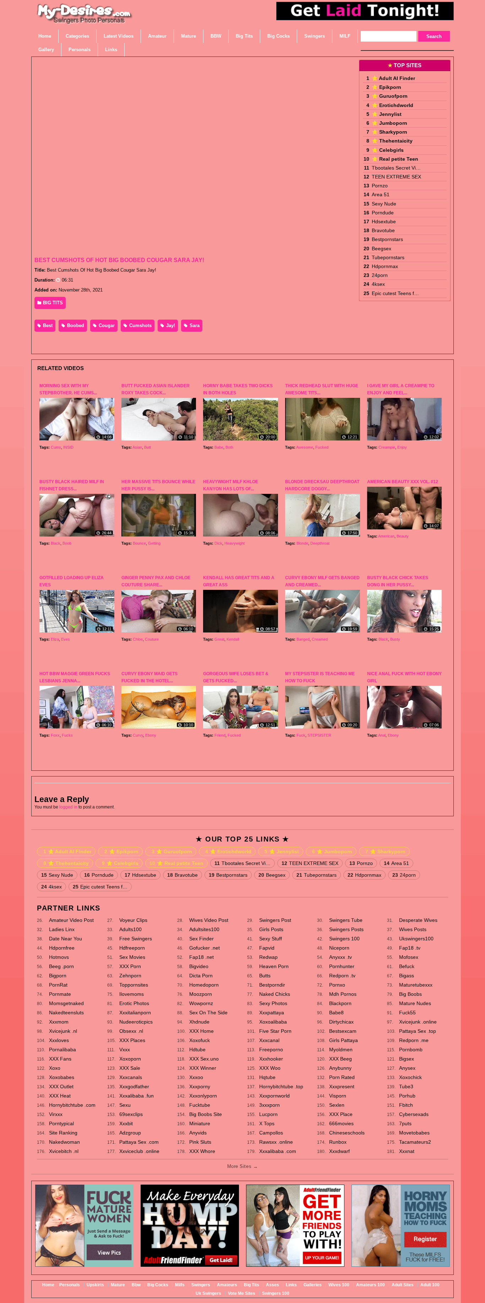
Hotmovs (59, 957)
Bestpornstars (387, 239)
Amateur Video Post (71, 920)
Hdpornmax (385, 266)
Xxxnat (406, 1151)
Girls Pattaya (343, 1040)
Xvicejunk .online (418, 1022)
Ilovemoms (131, 994)
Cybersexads (414, 1114)
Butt (147, 447)
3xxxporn (269, 1105)
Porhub (407, 1096)
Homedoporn (204, 985)
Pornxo (337, 985)
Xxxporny (199, 1086)
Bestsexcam (342, 1031)
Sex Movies (132, 957)
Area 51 (380, 194)
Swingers (200, 1284)
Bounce (139, 543)
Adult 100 (430, 1284)
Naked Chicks (274, 994)
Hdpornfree (62, 948)
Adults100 (130, 929)
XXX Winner (202, 1068)
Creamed (320, 639)
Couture (152, 639)
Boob (66, 543)
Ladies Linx (62, 929)
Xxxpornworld (274, 1096)
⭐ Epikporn (386, 87)
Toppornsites (133, 985)
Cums (56, 447)
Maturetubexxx (415, 985)
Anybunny (340, 1068)
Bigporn (57, 975)
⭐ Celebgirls (388, 150)
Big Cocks (157, 1284)
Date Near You (65, 938)
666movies (341, 1123)
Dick (218, 543)
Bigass (406, 975)
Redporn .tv (342, 975)
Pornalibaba (62, 1049)
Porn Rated (342, 1077)
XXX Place (341, 1114)
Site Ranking (63, 1133)
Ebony (150, 735)
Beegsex (381, 248)
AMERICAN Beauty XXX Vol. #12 (402, 481)
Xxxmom (59, 1022)
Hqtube (267, 1077)
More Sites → (242, 1166)
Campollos (271, 1133)
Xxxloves (59, 1040)
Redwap (268, 957)
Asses (272, 1284)
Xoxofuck (199, 1040)
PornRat (58, 985)
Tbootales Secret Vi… (396, 168)
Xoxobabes (61, 1077)
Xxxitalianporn (135, 1012)
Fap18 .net (201, 957)
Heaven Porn (274, 966)
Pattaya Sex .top (417, 1031)
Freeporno (271, 1049)
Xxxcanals (130, 1077)
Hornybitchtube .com (72, 1105)
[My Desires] (84, 21)
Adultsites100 (204, 929)
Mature (118, 1284)
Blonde (302, 543)
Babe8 (336, 1012)
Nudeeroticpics (136, 1022)
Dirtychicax (341, 1022)
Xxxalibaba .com (277, 1151)
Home (48, 1284)
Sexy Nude (384, 204)
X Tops (266, 1123)
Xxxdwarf (339, 1151)
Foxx (55, 735)
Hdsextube (384, 221)
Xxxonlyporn (203, 1096)
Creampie (386, 447)
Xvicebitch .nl (63, 1151)
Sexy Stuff (270, 938)
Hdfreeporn (132, 948)
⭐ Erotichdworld (392, 105)
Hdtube (197, 1049)
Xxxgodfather (134, 1086)
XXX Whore (202, 1151)
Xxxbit (126, 1123)
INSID (68, 447)
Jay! (170, 325)
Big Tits (251, 1284)
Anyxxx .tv (340, 957)
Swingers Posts (346, 929)
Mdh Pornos (342, 994)
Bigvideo (198, 966)
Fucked (321, 447)
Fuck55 (407, 1012)
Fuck (300, 735)
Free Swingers (135, 938)
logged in (68, 807)
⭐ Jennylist (387, 114)
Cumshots (140, 325)
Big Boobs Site (205, 1114)
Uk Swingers (208, 1293)
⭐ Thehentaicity (392, 141)
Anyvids (198, 1133)
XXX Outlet (61, 1086)
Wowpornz (201, 1003)
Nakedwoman (64, 1142)
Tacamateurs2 (415, 1142)
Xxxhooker (271, 1059)
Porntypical (61, 1123)
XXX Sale (129, 1068)
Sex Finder (201, 938)
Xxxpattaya (271, 1012)
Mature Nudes (415, 1003)
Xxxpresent (341, 1086)
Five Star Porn (275, 1031)
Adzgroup (130, 1133)
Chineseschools (347, 1133)
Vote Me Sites (241, 1293)
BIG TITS (52, 302)
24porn (380, 275)
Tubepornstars (388, 257)
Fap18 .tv (409, 948)
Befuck (406, 966)
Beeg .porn (61, 966)
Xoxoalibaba (273, 1022)
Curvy (138, 735)
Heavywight (234, 543)
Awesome (304, 447)
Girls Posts (271, 929)
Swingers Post (275, 920)
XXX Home (201, 1031)
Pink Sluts (200, 1142)
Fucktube (199, 1105)
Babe (218, 447)
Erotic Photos (134, 1003)
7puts (405, 1123)
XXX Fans (60, 1059)
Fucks (67, 735)
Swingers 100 (344, 938)
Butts (265, 975)
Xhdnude (199, 1022)
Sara (194, 325)
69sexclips (131, 1114)
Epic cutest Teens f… (395, 293)
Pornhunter (341, 966)
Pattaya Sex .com (139, 1142)
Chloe (138, 639)
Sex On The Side (208, 1012)
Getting (154, 543)
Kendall (233, 639)
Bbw (136, 1284)
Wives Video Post (208, 920)
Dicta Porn (201, 975)
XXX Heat (60, 1096)
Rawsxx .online (276, 1142)
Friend (219, 735)
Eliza (55, 639)
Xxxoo (196, 1077)
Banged (303, 639)
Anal (382, 735)
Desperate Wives (418, 920)
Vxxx (124, 1049)
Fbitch (406, 1105)
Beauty (403, 536)
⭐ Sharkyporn (389, 132)
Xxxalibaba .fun (136, 1096)
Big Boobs (410, 994)
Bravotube (383, 230)
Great (219, 639)
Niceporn (339, 948)
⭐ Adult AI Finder (393, 78)
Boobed (75, 325)
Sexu (125, 1105)
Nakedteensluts (66, 1012)
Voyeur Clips (133, 920)
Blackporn (340, 1003)
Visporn (337, 1096)
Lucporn (268, 1114)
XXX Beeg (340, 1059)
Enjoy (402, 447)
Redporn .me (414, 1040)
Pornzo (380, 185)
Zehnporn (130, 975)
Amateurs (227, 1284)
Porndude (383, 212)
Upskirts (95, 1284)
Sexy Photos (273, 1003)
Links (291, 1284)
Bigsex (406, 1059)
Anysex (407, 1068)
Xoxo (54, 1068)
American (386, 536)
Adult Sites (403, 1284)
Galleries (313, 1284)
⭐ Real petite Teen (395, 159)
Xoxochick (410, 1077)
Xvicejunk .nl (63, 1031)
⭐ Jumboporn (389, 123)
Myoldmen (341, 1049)
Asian (137, 447)
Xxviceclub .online (139, 1151)
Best (47, 325)
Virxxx (55, 1114)
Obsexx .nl (131, 1031)
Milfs (180, 1284)
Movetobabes (414, 1133)
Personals (69, 1284)
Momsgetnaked (66, 1003)
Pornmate (60, 994)
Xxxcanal (269, 1040)
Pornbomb (411, 1049)
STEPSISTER (319, 735)
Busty (395, 639)
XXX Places (132, 1040)
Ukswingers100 (416, 938)
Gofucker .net (204, 948)
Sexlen (336, 1105)
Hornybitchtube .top (281, 1086)
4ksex (378, 284)
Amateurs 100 (370, 1284)
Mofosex (408, 957)
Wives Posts (412, 929)
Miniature (199, 1123)
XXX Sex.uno (204, 1059)
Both (229, 447)
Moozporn (200, 994)
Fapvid (266, 948)
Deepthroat (319, 543)
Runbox (338, 1142)
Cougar (106, 325)
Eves (65, 639)
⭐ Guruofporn (390, 96)
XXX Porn (130, 966)
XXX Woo (269, 1068)
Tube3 (406, 1086)
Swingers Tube (346, 920)
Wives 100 (338, 1284)
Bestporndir (272, 985)
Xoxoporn (130, 1059)
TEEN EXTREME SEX (396, 177)
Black (55, 543)
